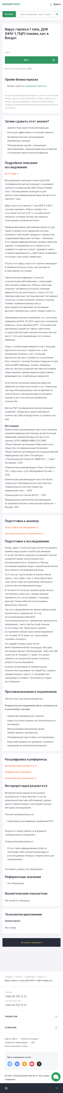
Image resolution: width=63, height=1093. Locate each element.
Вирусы (41, 977)
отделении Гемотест (35, 86)
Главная (8, 977)
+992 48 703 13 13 (15, 996)
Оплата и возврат (30, 1038)
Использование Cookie (16, 1046)
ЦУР (33, 1042)
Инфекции (30, 977)
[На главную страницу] (11, 4)
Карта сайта (11, 1038)
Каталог (9, 14)
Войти (57, 4)
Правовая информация (16, 1042)
